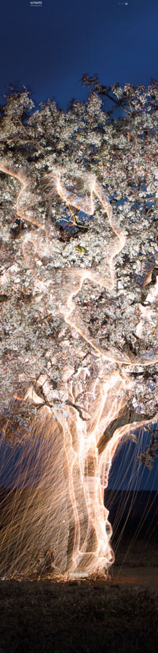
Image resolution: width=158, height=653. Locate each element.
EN (119, 3)
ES (122, 3)
